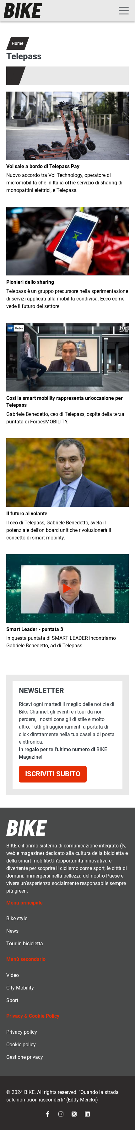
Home (18, 43)
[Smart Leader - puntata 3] (67, 588)
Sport (12, 1000)
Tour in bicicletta (24, 944)
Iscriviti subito (52, 774)
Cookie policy (21, 1045)
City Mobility (20, 988)
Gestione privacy (24, 1057)
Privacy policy (21, 1032)
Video (12, 975)
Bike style (16, 918)
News (12, 931)
